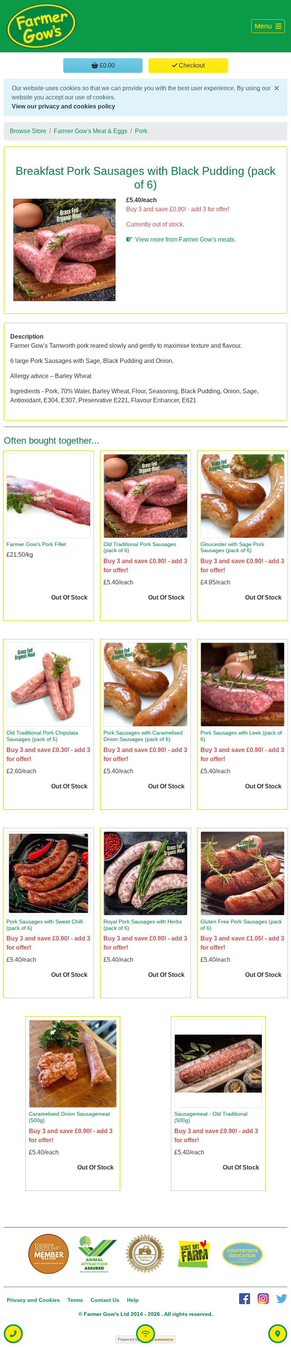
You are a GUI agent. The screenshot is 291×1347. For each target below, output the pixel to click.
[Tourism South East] (48, 1254)
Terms (75, 1300)
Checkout (191, 65)
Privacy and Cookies (33, 1300)
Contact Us (105, 1300)
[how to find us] (277, 1333)
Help (133, 1300)
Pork (141, 131)
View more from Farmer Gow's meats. (184, 239)
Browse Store (28, 131)
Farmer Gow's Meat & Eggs (90, 131)
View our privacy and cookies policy (63, 106)
